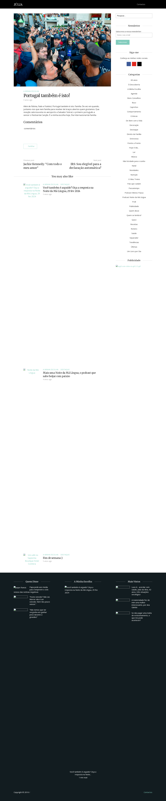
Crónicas (134, 116)
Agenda (134, 93)
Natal (134, 165)
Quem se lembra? (134, 215)
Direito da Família (134, 134)
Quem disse (134, 211)
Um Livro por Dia (134, 251)
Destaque (65, 184)
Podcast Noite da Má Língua (134, 197)
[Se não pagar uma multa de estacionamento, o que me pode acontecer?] (123, 617)
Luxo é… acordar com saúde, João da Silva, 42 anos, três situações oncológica (141, 591)
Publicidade (134, 206)
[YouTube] (134, 64)
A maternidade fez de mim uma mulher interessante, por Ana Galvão (141, 604)
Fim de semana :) (52, 557)
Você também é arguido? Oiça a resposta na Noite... (83, 773)
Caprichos (134, 107)
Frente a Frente (134, 143)
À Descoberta (134, 84)
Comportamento (134, 111)
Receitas (134, 224)
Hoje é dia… (134, 147)
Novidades (134, 170)
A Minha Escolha (31, 91)
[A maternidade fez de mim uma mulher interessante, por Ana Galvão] (123, 604)
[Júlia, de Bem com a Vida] (18, 4)
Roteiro (134, 229)
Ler (134, 152)
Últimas (134, 247)
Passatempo (134, 188)
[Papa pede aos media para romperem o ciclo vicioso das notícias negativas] (21, 587)
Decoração (134, 125)
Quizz (134, 220)
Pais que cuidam (134, 183)
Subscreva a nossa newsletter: (128, 31)
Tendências (134, 242)
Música (134, 156)
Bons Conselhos (134, 98)
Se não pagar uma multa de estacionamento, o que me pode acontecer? (142, 616)
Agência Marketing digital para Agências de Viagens (35, 792)
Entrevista (134, 138)
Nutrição (134, 174)
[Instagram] (139, 64)
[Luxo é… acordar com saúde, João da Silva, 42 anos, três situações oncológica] (123, 591)
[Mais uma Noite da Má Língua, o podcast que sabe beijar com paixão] (31, 459)
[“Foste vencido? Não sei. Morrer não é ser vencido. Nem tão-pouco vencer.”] (21, 601)
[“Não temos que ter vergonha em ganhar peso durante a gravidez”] (21, 614)
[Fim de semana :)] (31, 559)
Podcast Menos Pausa (134, 192)
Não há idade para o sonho (134, 161)
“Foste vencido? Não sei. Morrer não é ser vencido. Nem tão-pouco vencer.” (40, 600)
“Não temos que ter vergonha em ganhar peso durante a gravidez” (38, 613)
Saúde (134, 233)
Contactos (141, 4)
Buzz (134, 102)
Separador (134, 238)
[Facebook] (129, 64)
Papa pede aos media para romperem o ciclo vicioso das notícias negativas (31, 589)
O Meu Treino (134, 179)
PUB (134, 201)
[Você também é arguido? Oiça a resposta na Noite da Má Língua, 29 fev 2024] (31, 274)
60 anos (134, 80)
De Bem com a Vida (134, 120)
